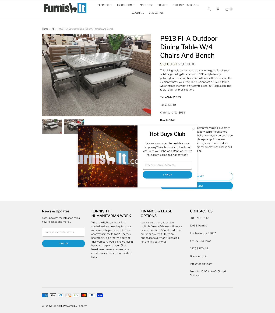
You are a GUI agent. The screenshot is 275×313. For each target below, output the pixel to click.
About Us (138, 13)
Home (45, 28)
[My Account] (218, 9)
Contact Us (156, 13)
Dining (161, 5)
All (53, 28)
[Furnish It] (64, 9)
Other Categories (184, 5)
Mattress (146, 5)
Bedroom (103, 5)
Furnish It (56, 305)
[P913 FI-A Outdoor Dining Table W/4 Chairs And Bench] (96, 75)
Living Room (124, 5)
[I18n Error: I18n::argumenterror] (52, 126)
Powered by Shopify (75, 305)
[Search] (209, 9)
